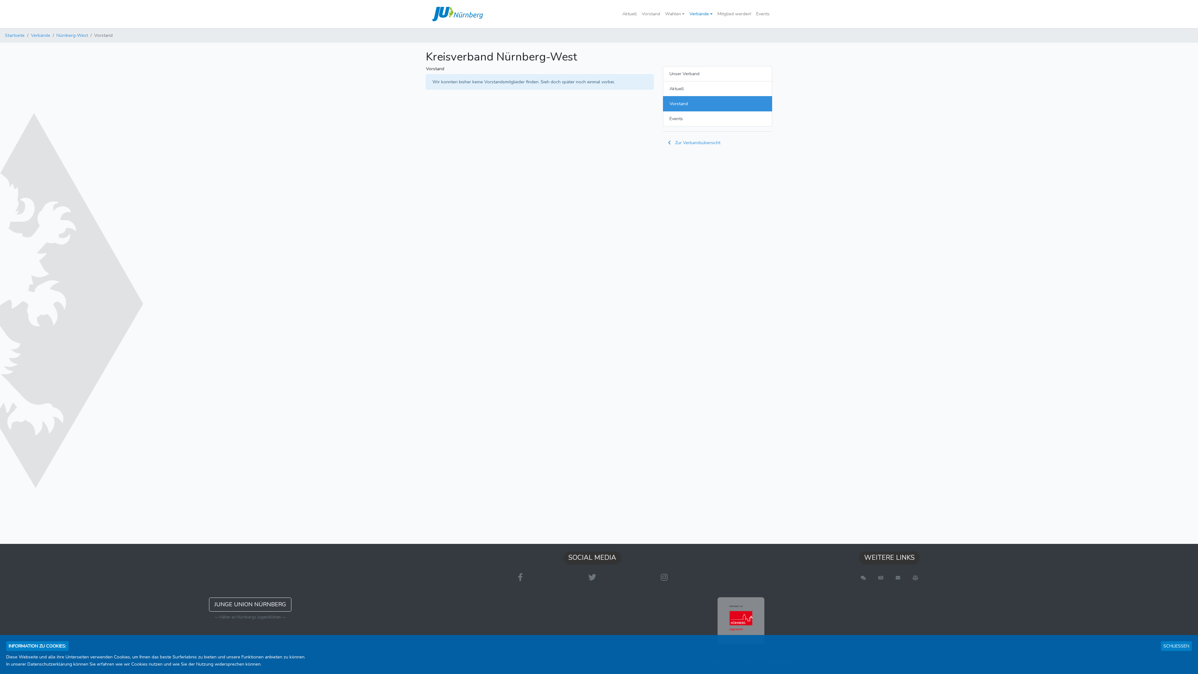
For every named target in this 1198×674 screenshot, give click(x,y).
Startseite (15, 35)
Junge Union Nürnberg (250, 604)
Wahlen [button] (673, 14)
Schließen (1176, 646)
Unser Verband (684, 74)
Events (763, 14)
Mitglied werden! (734, 14)
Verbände (40, 35)
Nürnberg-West (72, 35)
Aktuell (629, 14)
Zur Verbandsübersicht (697, 142)
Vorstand (651, 14)
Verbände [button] (699, 14)
